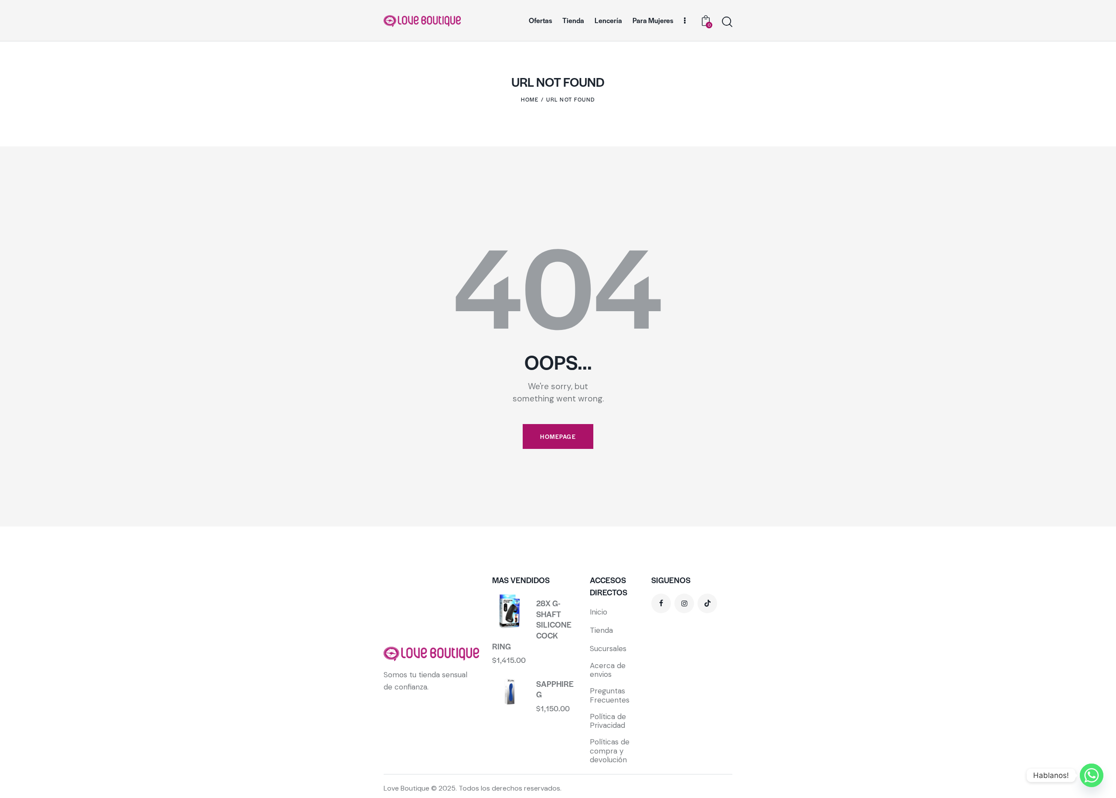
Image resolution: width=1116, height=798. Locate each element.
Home (529, 99)
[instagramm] (684, 603)
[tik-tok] (707, 603)
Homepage (558, 436)
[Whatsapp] (1091, 775)
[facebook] (661, 603)
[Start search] (727, 22)
